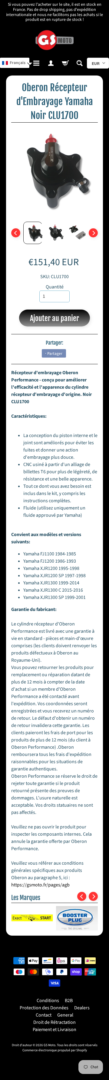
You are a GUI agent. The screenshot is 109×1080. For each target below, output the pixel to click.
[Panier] (65, 63)
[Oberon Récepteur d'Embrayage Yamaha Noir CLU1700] (32, 233)
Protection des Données (44, 1007)
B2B (69, 1000)
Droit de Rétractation (54, 1022)
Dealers (82, 1007)
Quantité (55, 287)
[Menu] (36, 63)
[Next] (93, 232)
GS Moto (49, 1045)
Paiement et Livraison (54, 1029)
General (65, 1015)
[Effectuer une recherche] (80, 63)
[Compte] (51, 63)
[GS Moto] (54, 40)
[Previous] (15, 232)
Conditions (48, 1000)
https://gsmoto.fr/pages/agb (40, 885)
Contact (43, 1015)
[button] (14, 63)
